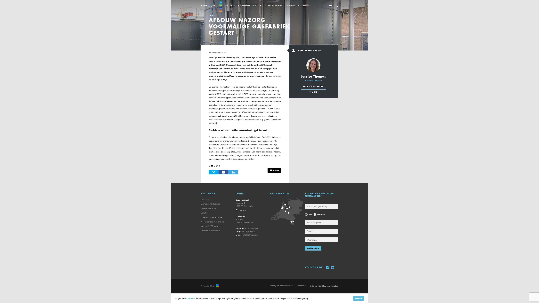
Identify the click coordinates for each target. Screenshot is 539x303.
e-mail (313, 92)
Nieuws (212, 15)
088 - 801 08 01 (252, 228)
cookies (191, 298)
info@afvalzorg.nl (250, 235)
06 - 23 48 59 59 (313, 86)
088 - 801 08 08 (247, 232)
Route (243, 210)
